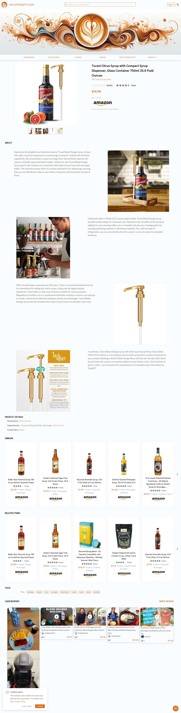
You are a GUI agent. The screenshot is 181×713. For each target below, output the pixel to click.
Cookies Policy (19, 701)
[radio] (93, 85)
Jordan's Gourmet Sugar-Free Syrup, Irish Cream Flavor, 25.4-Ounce (55, 481)
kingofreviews (83, 633)
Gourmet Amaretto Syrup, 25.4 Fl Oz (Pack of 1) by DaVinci (89, 481)
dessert (39, 592)
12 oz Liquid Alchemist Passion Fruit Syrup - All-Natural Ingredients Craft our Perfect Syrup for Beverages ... (158, 482)
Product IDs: (15, 430)
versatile (96, 592)
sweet (74, 592)
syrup (81, 592)
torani (88, 592)
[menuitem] (171, 4)
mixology (54, 592)
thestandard (115, 636)
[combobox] (100, 5)
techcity (148, 636)
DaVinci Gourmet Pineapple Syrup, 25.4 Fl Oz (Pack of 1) (124, 481)
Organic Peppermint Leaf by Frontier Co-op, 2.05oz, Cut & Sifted (124, 556)
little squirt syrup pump (101, 79)
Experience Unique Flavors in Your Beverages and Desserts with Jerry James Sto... (156, 631)
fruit (46, 592)
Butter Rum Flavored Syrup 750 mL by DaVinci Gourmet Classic (21, 481)
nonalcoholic (65, 592)
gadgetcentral (50, 633)
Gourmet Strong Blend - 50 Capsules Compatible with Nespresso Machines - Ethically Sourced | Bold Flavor (89, 556)
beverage (30, 592)
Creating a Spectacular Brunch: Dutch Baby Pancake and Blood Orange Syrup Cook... (122, 630)
